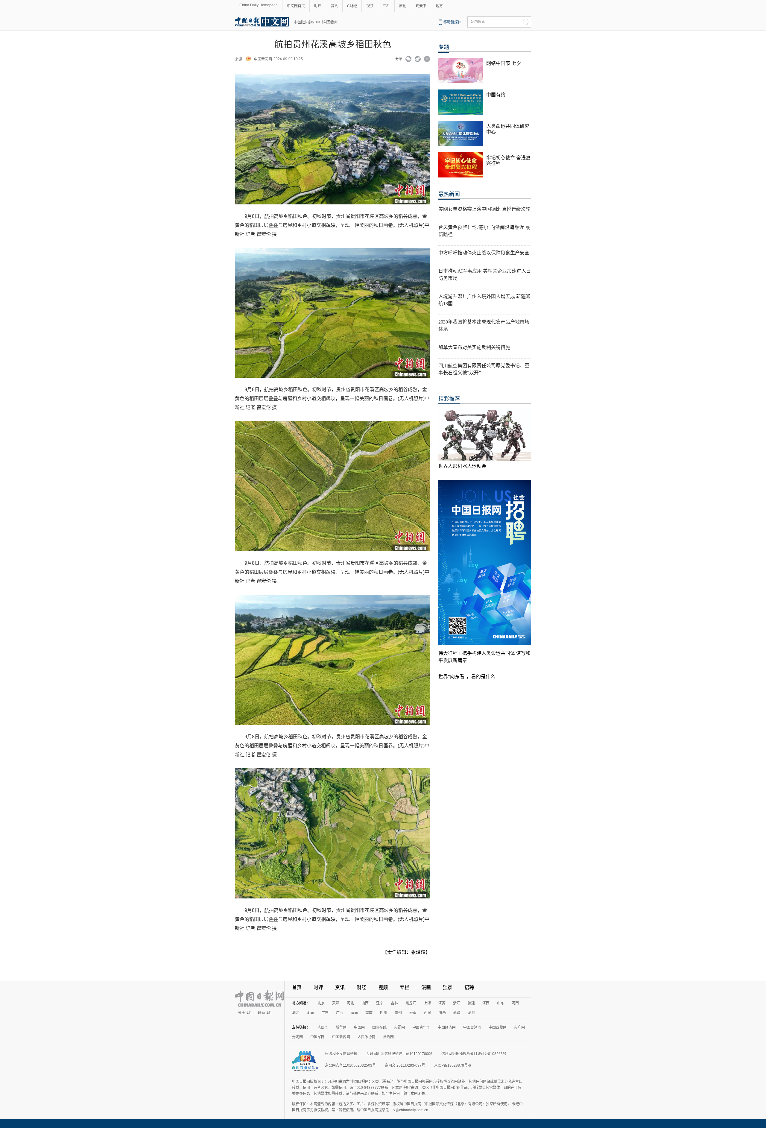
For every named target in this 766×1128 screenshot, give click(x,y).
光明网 (297, 1037)
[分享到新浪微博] (418, 59)
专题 (443, 47)
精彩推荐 (449, 399)
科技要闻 (330, 21)
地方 (439, 6)
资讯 (334, 6)
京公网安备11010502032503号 (350, 1065)
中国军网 (317, 1037)
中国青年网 (421, 1027)
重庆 (369, 1013)
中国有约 (495, 94)
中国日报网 (304, 21)
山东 (500, 1003)
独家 (447, 987)
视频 (369, 6)
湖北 (295, 1013)
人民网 (322, 1027)
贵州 (398, 1013)
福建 (471, 1003)
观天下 (421, 6)
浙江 (456, 1003)
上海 (427, 1003)
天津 (335, 1003)
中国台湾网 (472, 1027)
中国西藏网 (498, 1027)
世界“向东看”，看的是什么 (466, 676)
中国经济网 (447, 1027)
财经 (361, 987)
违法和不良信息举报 (341, 1054)
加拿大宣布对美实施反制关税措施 (474, 347)
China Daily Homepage (258, 5)
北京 (321, 1003)
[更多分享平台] (427, 59)
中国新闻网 (263, 59)
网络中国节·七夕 (503, 63)
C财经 (352, 6)
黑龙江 (410, 1003)
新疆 (456, 1013)
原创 (402, 6)
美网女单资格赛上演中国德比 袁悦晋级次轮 (484, 209)
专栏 (386, 6)
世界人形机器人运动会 (462, 466)
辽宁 (379, 1003)
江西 (486, 1003)
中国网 (359, 1027)
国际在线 (379, 1027)
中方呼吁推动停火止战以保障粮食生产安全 (483, 252)
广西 (339, 1013)
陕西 (442, 1013)
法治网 (388, 1037)
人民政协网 (367, 1037)
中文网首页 (296, 6)
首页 (297, 987)
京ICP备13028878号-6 (452, 1065)
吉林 (394, 1003)
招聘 (469, 987)
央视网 (399, 1027)
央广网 (519, 1027)
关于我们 (245, 1013)
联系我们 (265, 1013)
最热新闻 (449, 194)
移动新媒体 (452, 22)
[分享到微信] (408, 59)
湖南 (310, 1013)
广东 (325, 1013)
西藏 (427, 1013)
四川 (383, 1013)
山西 (365, 1003)
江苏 (442, 1003)
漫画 (426, 987)
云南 (413, 1013)
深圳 (471, 1013)
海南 (354, 1013)
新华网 (341, 1027)
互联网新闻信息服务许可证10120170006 (399, 1054)
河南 (515, 1003)
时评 (317, 6)
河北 (350, 1003)
